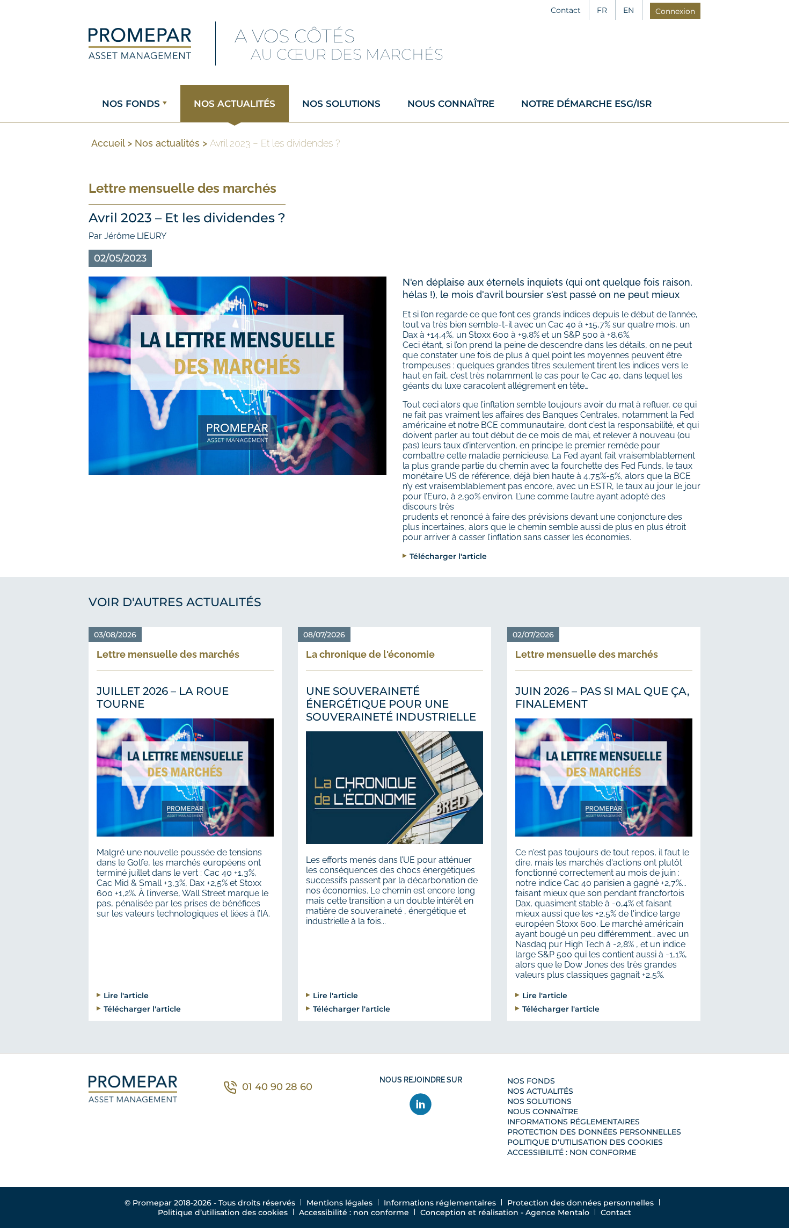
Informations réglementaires (573, 1122)
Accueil (108, 143)
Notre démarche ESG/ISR (586, 103)
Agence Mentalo (557, 1212)
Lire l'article (126, 995)
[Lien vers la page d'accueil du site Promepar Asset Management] (140, 43)
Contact (566, 10)
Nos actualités (234, 103)
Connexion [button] (675, 11)
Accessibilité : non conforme (571, 1152)
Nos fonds (131, 103)
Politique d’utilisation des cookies (585, 1142)
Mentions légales (339, 1203)
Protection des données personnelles (594, 1132)
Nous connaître (450, 103)
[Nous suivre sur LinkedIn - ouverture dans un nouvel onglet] (421, 1104)
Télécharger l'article (448, 556)
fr (602, 10)
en (628, 10)
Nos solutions (341, 103)
